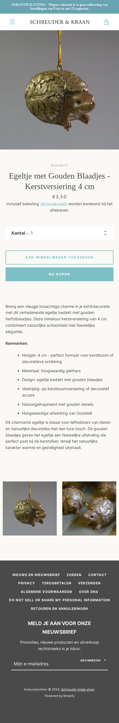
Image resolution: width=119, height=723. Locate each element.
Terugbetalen (56, 583)
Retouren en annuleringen (59, 609)
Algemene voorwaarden (46, 592)
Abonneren (90, 660)
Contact (97, 575)
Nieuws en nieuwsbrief (36, 575)
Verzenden (89, 583)
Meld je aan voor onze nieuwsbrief (59, 627)
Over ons (88, 592)
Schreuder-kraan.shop (77, 689)
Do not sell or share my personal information (59, 600)
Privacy (26, 583)
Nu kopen (59, 274)
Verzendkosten (53, 203)
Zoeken (74, 575)
